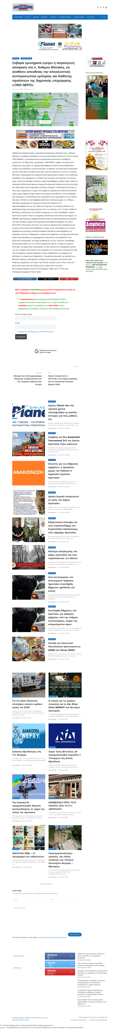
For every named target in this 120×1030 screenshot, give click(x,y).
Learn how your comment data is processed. (52, 937)
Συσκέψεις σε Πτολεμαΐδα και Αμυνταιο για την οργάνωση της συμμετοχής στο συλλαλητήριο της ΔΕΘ (93, 973)
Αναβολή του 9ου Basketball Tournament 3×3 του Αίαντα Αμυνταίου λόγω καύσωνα (64, 440)
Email (17, 323)
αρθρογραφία (18, 17)
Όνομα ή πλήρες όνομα (23, 314)
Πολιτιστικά (90, 17)
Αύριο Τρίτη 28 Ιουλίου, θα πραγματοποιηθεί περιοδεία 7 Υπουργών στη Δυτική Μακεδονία (65, 756)
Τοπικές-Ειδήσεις (79, 17)
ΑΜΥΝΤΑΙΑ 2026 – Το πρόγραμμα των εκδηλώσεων (28, 855)
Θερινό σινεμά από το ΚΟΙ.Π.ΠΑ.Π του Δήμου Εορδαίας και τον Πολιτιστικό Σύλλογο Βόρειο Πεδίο (62, 380)
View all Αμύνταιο (46, 884)
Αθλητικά (36, 17)
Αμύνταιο (44, 17)
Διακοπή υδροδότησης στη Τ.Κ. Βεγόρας (26, 753)
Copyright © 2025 (18, 1018)
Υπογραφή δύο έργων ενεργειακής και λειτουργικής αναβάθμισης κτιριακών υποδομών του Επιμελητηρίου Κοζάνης (90, 992)
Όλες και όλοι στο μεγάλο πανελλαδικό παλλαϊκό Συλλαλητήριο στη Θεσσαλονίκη (91, 964)
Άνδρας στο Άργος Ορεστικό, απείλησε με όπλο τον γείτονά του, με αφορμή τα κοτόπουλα (91, 956)
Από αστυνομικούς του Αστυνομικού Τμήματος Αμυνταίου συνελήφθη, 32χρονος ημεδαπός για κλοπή (61, 584)
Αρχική (2, 1027)
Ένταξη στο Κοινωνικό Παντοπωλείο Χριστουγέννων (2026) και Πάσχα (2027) (64, 646)
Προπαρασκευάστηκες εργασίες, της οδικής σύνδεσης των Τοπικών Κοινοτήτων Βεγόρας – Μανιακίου (61, 860)
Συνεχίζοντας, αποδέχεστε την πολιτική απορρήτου (35, 331)
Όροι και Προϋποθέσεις (98, 1020)
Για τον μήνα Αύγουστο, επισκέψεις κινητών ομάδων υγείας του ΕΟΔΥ (27, 704)
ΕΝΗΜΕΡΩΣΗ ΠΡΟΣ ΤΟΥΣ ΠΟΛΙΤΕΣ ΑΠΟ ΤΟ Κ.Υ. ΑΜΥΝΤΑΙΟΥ (62, 805)
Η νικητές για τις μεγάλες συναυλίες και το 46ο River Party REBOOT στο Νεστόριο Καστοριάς (64, 705)
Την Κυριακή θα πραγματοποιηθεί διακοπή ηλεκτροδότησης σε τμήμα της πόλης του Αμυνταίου (28, 807)
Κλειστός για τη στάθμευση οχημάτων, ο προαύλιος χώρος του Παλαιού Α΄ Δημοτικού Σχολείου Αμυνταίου (63, 470)
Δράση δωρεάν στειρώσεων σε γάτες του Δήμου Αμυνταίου (63, 500)
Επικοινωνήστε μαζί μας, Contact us (93, 1017)
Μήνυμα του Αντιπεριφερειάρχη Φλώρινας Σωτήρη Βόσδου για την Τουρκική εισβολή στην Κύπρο (28, 380)
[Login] (102, 17)
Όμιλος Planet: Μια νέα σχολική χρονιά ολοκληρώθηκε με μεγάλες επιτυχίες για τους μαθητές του (62, 412)
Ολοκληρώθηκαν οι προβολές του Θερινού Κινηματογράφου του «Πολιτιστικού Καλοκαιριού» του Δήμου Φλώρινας (91, 983)
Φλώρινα (53, 17)
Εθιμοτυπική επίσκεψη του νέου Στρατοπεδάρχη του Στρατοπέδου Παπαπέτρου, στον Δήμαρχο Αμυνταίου (63, 527)
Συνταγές (28, 17)
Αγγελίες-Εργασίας (64, 17)
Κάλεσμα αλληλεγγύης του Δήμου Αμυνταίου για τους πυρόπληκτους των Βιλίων (63, 555)
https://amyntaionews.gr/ (20, 1020)
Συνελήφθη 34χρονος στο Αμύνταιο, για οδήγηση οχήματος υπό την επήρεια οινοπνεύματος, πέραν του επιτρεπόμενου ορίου (63, 617)
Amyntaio (46, 122)
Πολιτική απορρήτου (79, 1020)
